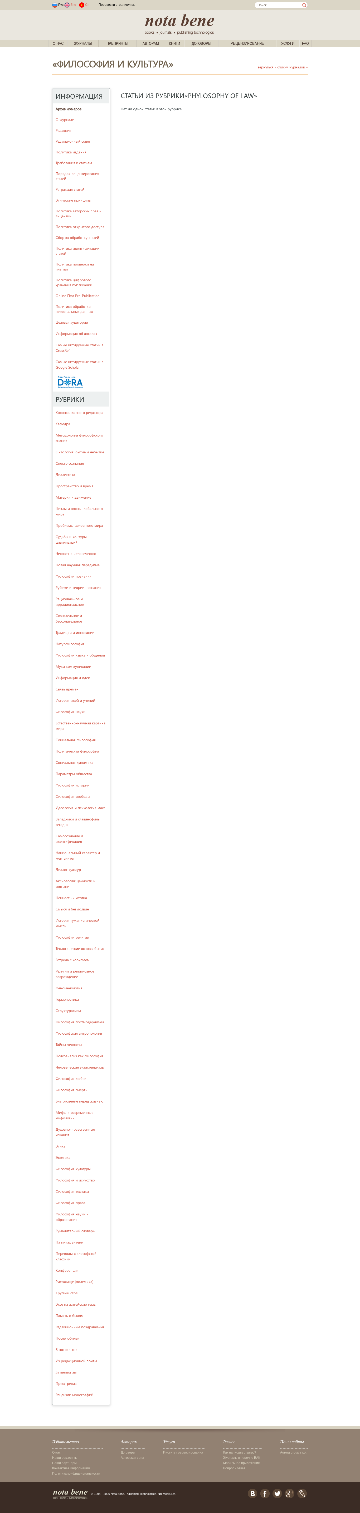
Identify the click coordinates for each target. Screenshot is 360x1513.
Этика (60, 1146)
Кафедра (63, 423)
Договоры (201, 44)
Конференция (67, 1270)
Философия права (70, 1202)
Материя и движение (73, 497)
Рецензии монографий (74, 1394)
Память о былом (70, 1315)
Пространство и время (74, 485)
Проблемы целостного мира (79, 525)
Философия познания (73, 576)
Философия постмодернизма (80, 1021)
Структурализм (68, 1010)
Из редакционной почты (76, 1360)
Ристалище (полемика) (74, 1281)
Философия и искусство (75, 1180)
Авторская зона (132, 1458)
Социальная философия (76, 739)
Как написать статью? (239, 1452)
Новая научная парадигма (78, 564)
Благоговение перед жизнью (79, 1101)
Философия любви (71, 1078)
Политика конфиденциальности (76, 1473)
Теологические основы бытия (80, 948)
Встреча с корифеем (73, 959)
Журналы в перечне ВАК (241, 1458)
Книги (174, 44)
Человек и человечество (76, 553)
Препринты (117, 44)
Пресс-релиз (66, 1383)
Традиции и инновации (75, 632)
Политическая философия (77, 751)
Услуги (287, 44)
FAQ (305, 44)
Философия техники (72, 1191)
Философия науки (70, 711)
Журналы (83, 44)
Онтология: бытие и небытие (80, 451)
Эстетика (63, 1157)
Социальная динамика (74, 762)
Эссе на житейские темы (76, 1304)
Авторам (151, 44)
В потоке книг (67, 1349)
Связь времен (67, 689)
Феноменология (69, 987)
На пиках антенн (69, 1242)
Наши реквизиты (64, 1458)
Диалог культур (68, 869)
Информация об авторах (76, 333)
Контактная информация (71, 1468)
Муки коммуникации (73, 666)
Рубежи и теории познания (78, 587)
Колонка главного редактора (79, 412)
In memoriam (66, 1372)
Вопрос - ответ (234, 1468)
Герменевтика (67, 999)
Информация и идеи (73, 677)
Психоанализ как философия (80, 1055)
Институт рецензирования (183, 1452)
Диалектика (65, 474)
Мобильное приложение (241, 1463)
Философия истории (72, 785)
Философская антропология (79, 1033)
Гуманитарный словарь (75, 1230)
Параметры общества (74, 773)
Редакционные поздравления (80, 1326)
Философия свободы (73, 796)
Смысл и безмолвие (72, 908)
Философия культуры (73, 1168)
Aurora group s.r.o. (293, 1452)
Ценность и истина (71, 897)
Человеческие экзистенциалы (80, 1067)
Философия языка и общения (80, 655)
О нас (58, 44)
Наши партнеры (64, 1463)
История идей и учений (75, 700)
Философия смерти (71, 1089)
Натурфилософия (70, 643)
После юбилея (67, 1338)
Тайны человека (69, 1044)
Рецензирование (247, 44)
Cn (87, 5)
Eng (73, 5)
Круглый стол (66, 1292)
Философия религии (72, 937)
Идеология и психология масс (80, 807)
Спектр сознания (70, 463)
